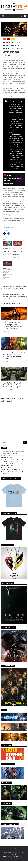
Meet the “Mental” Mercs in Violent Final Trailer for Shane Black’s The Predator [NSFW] (13, 385)
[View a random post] (25, 16)
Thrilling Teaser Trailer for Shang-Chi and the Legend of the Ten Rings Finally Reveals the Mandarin (17, 251)
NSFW (8, 38)
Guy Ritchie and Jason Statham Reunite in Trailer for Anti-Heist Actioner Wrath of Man (14, 289)
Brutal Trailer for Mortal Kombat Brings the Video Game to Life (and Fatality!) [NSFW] (7, 250)
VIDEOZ (12, 38)
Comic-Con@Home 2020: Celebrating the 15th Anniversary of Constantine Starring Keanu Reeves (12, 326)
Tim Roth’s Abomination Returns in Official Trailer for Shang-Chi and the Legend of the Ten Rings (7, 271)
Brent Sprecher (14, 58)
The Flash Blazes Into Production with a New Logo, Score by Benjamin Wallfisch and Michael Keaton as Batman (14, 297)
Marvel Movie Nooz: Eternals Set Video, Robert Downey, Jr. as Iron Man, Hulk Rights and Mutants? (14, 356)
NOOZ (4, 38)
